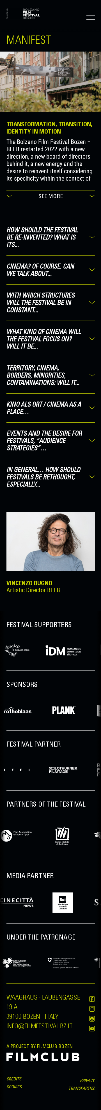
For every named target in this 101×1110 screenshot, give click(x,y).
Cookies (14, 1086)
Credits (14, 1078)
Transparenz (81, 1088)
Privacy (87, 1080)
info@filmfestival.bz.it (39, 1025)
